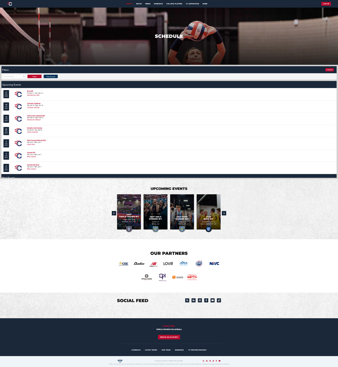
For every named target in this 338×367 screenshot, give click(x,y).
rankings (158, 4)
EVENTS (129, 4)
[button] (148, 3)
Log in (326, 4)
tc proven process (197, 350)
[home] (9, 3)
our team (166, 350)
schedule (136, 350)
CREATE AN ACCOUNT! (169, 337)
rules (139, 4)
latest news (151, 350)
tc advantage (192, 4)
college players (174, 4)
